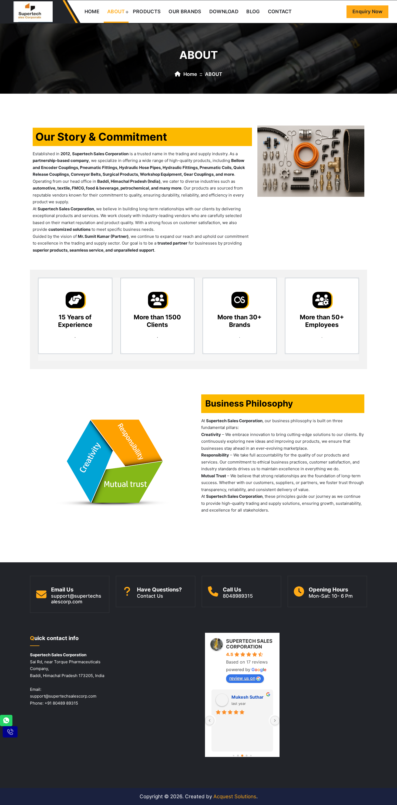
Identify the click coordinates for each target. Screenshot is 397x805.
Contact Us (150, 596)
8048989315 (238, 596)
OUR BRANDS (185, 11)
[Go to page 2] (242, 756)
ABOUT (116, 11)
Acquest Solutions (234, 796)
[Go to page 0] (233, 755)
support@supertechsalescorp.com (76, 598)
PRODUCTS (147, 11)
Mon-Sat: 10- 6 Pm (331, 596)
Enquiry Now (367, 11)
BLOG (253, 11)
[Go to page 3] (247, 756)
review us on (242, 678)
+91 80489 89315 (61, 703)
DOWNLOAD (223, 11)
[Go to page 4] (250, 755)
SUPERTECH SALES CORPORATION (249, 644)
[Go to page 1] (238, 756)
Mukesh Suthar (247, 697)
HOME (92, 11)
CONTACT (280, 11)
